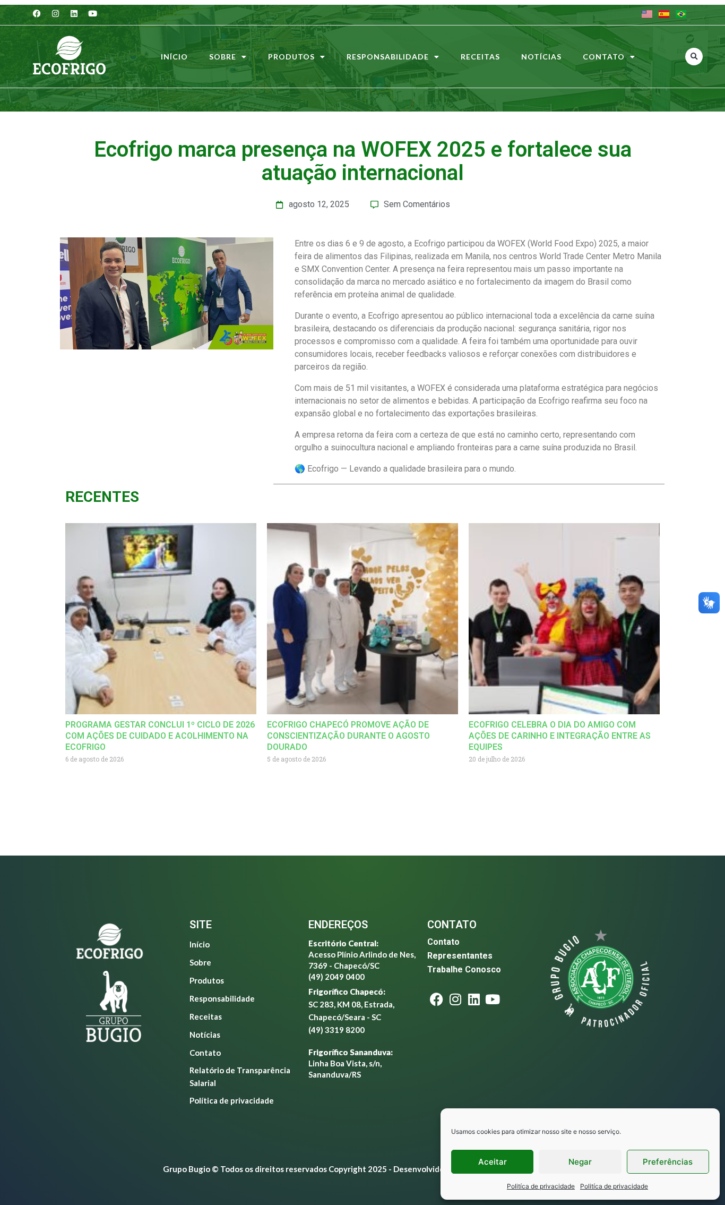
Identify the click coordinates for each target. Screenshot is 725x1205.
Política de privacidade (231, 1100)
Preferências (668, 1162)
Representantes (460, 956)
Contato (604, 56)
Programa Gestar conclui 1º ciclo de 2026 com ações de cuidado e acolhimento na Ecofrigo (160, 736)
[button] (694, 56)
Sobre (222, 56)
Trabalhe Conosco (464, 969)
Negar (580, 1162)
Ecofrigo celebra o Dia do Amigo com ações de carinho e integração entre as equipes (560, 736)
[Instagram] (56, 13)
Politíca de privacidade (541, 1186)
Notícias (541, 56)
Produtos (291, 56)
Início (174, 56)
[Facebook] (37, 13)
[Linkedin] (74, 13)
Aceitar (492, 1162)
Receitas (480, 56)
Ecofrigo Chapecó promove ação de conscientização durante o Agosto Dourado (348, 736)
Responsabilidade (388, 56)
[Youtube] (93, 13)
